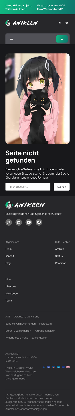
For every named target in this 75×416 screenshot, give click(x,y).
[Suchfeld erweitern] (62, 39)
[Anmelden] (60, 23)
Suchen (61, 186)
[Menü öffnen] (11, 39)
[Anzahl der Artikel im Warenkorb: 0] (66, 23)
